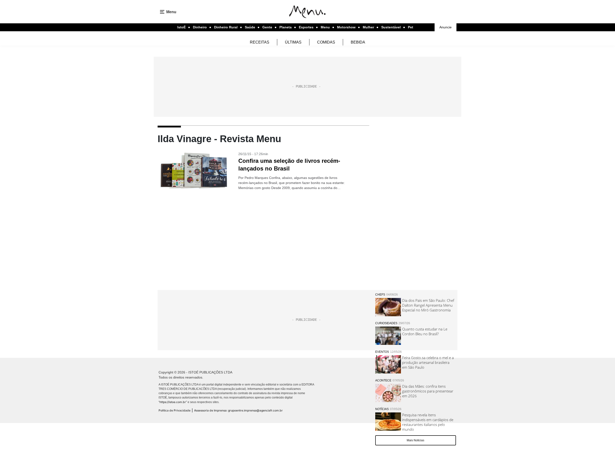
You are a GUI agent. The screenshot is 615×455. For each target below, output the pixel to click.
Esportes (306, 27)
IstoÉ (181, 27)
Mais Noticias (415, 440)
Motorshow (346, 27)
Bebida (358, 42)
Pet (410, 27)
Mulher (368, 27)
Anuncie (445, 27)
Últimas (293, 42)
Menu (325, 27)
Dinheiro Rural (226, 27)
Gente (267, 27)
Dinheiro (200, 27)
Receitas (259, 42)
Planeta (285, 27)
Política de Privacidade (175, 410)
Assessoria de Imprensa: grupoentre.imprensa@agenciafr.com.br (238, 410)
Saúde (250, 27)
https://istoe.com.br (173, 402)
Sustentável (391, 27)
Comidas (326, 42)
